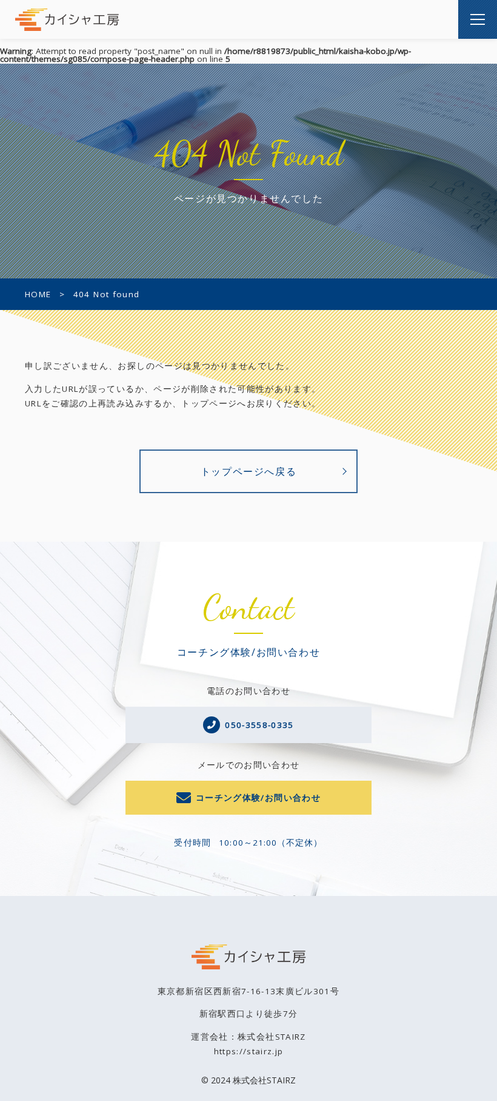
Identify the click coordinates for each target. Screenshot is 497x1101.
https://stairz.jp (249, 1051)
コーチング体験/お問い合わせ (258, 797)
